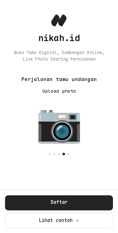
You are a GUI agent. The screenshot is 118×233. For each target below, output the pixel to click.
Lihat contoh (56, 220)
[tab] (49, 154)
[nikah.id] (59, 20)
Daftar (59, 202)
